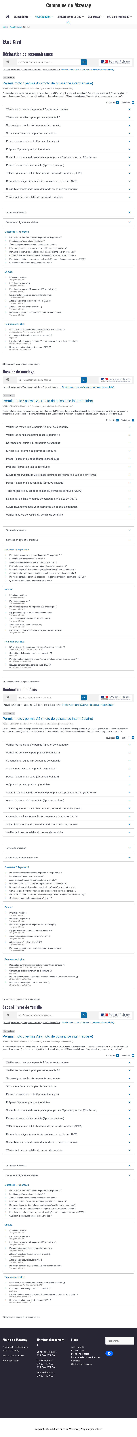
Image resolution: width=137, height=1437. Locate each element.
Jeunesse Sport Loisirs (69, 16)
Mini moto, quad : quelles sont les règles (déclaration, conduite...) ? (38, 248)
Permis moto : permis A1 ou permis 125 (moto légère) (32, 289)
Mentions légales (80, 1353)
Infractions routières (18, 277)
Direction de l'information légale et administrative (22, 364)
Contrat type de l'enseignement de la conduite (29, 335)
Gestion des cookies (81, 1364)
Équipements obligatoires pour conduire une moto (30, 295)
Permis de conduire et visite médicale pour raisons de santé (35, 312)
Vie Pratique (94, 16)
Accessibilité (77, 1346)
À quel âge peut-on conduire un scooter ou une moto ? (32, 244)
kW (56, 93)
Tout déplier (126, 102)
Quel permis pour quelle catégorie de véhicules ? (30, 263)
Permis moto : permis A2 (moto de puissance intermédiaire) (88, 69)
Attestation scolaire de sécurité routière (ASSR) (30, 301)
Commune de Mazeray (68, 5)
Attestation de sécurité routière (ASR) (25, 307)
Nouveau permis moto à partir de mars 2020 (28, 347)
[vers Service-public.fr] (115, 62)
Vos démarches (43, 16)
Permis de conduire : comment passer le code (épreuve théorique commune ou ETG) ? (47, 259)
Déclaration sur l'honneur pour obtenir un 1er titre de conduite (36, 329)
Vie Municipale (21, 16)
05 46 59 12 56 (16, 1355)
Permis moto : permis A (19, 283)
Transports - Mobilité (31, 69)
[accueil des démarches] (8, 61)
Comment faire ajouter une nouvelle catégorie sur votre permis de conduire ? (42, 255)
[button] (68, 23)
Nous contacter (11, 1360)
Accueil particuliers (12, 69)
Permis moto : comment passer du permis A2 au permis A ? (35, 237)
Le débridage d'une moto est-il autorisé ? (27, 241)
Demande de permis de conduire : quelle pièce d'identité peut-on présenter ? (42, 252)
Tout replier (111, 102)
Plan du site (77, 1350)
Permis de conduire (51, 69)
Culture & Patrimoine (118, 16)
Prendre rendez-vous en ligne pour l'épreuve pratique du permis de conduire (42, 341)
